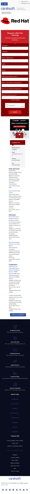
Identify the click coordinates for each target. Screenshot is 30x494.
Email (3, 64)
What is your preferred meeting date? (12, 82)
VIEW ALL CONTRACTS (18, 315)
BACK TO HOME (6, 13)
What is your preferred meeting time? (12, 89)
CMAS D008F (12, 170)
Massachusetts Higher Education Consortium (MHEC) (14, 243)
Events (15, 408)
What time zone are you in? (9, 95)
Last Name (5, 51)
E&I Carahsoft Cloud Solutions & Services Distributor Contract (14, 218)
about (15, 427)
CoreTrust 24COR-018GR (15, 295)
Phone (4, 70)
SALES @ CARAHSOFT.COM (15, 450)
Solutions (15, 404)
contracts (15, 418)
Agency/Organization (8, 58)
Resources (15, 413)
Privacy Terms (4, 485)
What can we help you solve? (10, 76)
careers (15, 432)
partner (15, 422)
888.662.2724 (25, 3)
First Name (5, 45)
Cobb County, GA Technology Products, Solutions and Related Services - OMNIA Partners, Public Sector (14, 270)
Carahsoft (7, 483)
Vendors (15, 399)
